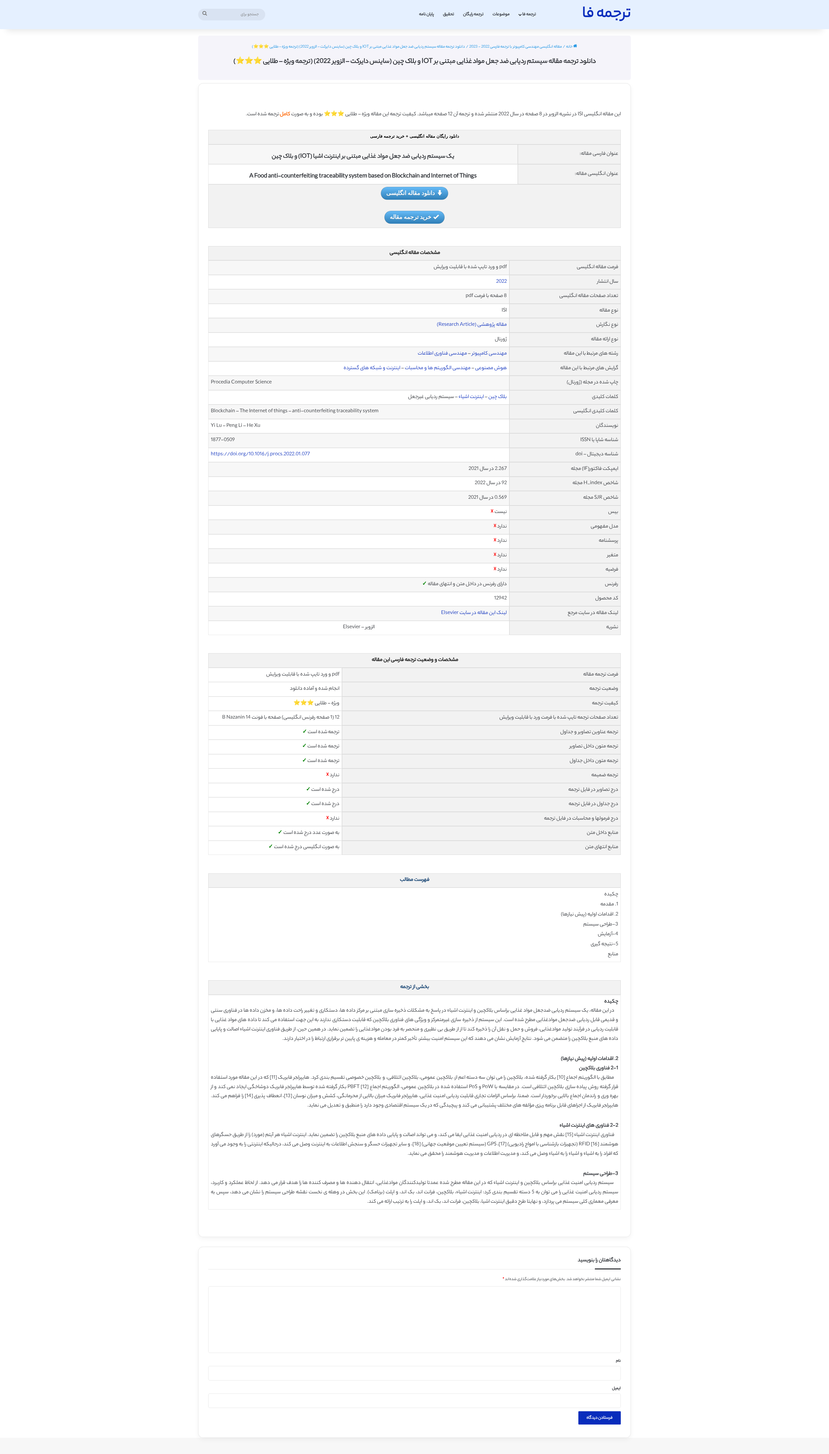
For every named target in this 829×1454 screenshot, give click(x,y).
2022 (501, 282)
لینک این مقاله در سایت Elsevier (474, 613)
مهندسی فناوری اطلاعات (442, 354)
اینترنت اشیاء (471, 397)
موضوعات (501, 14)
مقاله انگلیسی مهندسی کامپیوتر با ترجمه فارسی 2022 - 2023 (515, 47)
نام (618, 1361)
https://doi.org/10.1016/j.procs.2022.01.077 (260, 454)
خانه (569, 47)
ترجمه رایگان (473, 14)
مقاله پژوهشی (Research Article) (472, 325)
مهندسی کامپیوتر (489, 354)
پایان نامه (426, 14)
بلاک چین (497, 397)
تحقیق (448, 14)
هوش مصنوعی (491, 368)
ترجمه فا (529, 14)
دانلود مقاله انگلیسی (410, 193)
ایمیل (616, 1388)
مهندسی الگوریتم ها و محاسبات (438, 368)
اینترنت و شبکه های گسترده (372, 368)
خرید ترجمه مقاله (410, 217)
